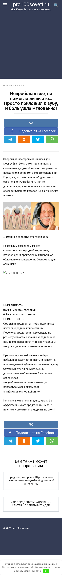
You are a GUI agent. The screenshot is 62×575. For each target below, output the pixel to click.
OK (45, 571)
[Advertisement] (31, 44)
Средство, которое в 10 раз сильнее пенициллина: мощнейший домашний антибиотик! (31, 480)
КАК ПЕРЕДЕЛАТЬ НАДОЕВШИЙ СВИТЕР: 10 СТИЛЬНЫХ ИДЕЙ (31, 504)
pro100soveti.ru (31, 4)
